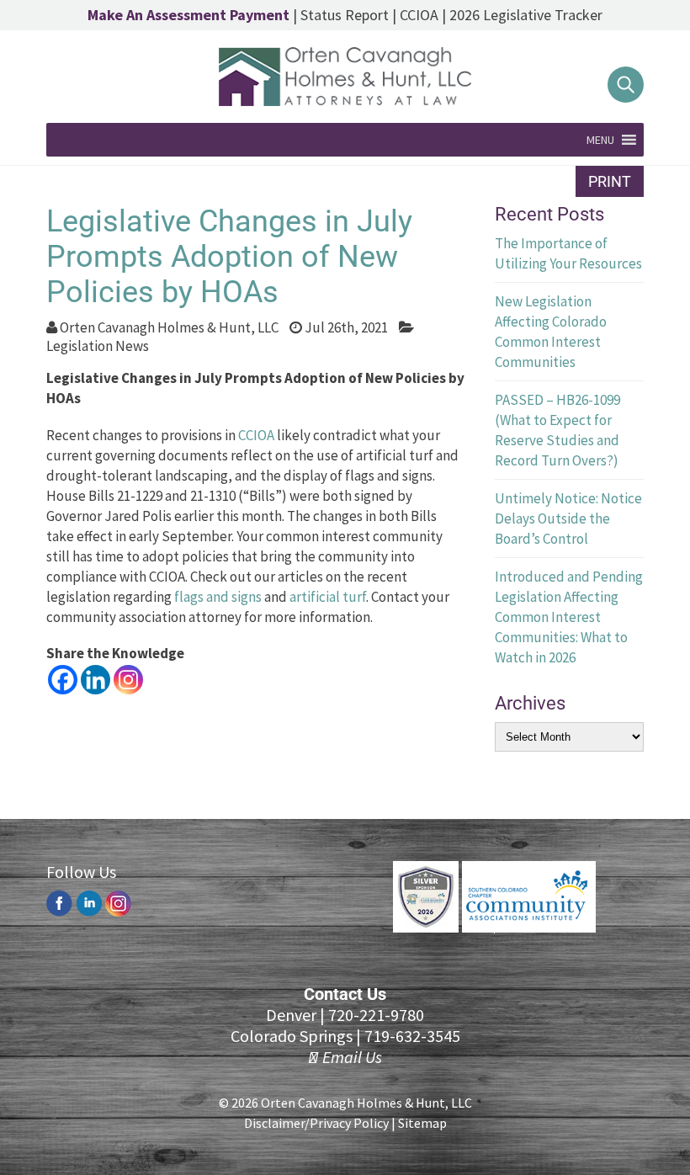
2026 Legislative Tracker (525, 14)
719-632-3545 (412, 1035)
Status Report (344, 14)
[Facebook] (62, 679)
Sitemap (422, 1122)
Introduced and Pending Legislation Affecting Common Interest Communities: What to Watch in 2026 (569, 617)
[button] (600, 140)
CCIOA (419, 14)
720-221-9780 (376, 1014)
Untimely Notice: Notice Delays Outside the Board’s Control (568, 518)
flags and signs (218, 597)
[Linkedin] (95, 679)
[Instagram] (128, 679)
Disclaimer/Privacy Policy (316, 1122)
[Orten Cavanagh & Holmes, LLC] (345, 101)
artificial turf (327, 597)
